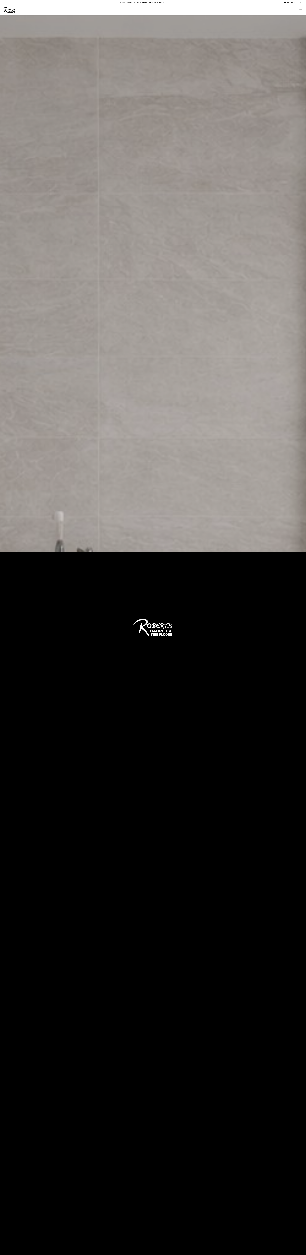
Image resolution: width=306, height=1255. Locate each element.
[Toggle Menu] (301, 10)
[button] (294, 2)
